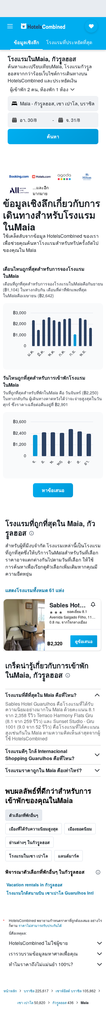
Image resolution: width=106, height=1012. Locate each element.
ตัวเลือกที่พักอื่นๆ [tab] (23, 815)
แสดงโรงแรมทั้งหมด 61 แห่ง (34, 590)
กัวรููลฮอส (59, 1002)
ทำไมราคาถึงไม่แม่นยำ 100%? (41, 964)
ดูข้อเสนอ (83, 641)
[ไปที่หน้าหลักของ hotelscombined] (43, 26)
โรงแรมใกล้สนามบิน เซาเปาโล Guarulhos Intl (50, 893)
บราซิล (29, 990)
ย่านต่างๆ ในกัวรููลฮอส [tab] (29, 842)
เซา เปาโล (25, 1002)
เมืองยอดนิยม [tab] (80, 829)
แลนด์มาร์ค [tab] (68, 856)
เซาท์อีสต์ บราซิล (69, 990)
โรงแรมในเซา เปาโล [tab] (28, 856)
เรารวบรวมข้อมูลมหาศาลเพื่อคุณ (43, 953)
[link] (53, 490)
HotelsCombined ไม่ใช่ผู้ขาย (38, 943)
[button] (10, 26)
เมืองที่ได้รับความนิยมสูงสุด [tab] (33, 829)
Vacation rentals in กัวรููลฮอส (34, 885)
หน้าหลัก (10, 990)
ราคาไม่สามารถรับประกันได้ (40, 925)
